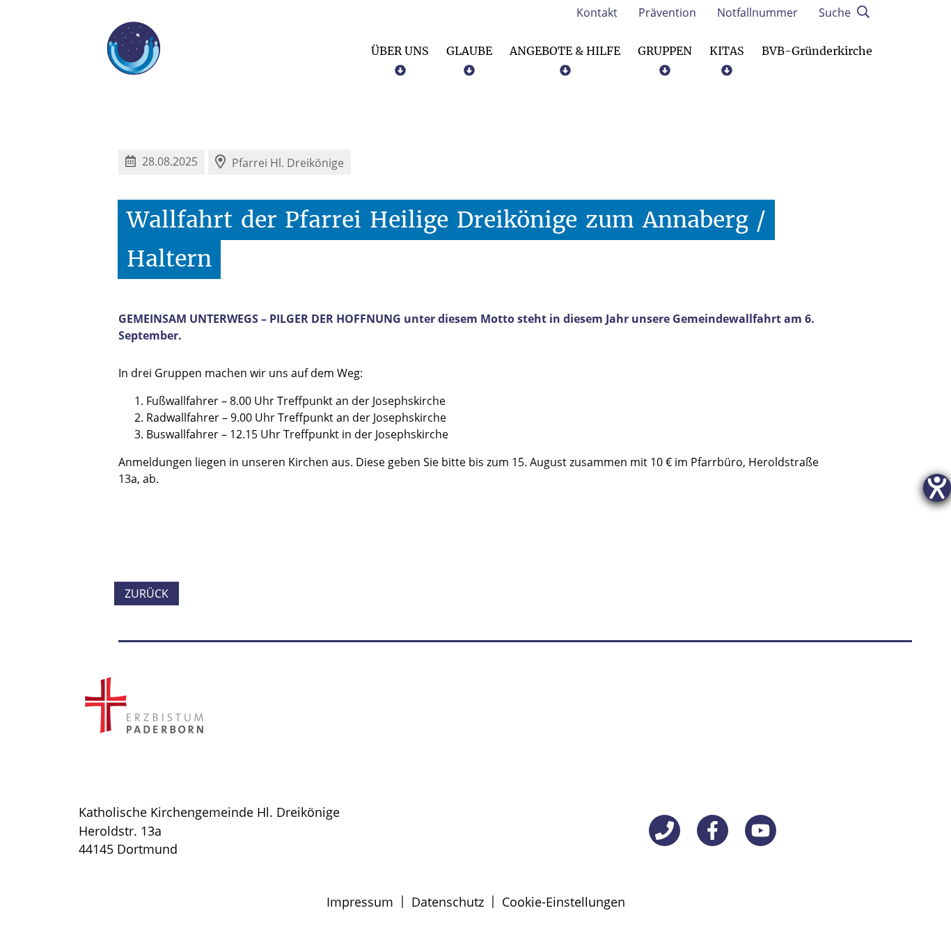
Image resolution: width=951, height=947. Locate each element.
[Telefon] (664, 830)
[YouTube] (760, 830)
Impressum (360, 901)
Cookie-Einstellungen (563, 901)
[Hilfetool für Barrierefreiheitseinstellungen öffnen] (937, 488)
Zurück (146, 593)
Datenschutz (447, 901)
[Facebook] (712, 830)
